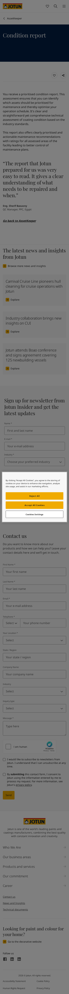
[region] (34, 497)
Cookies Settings (34, 514)
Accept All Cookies (34, 505)
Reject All (34, 495)
